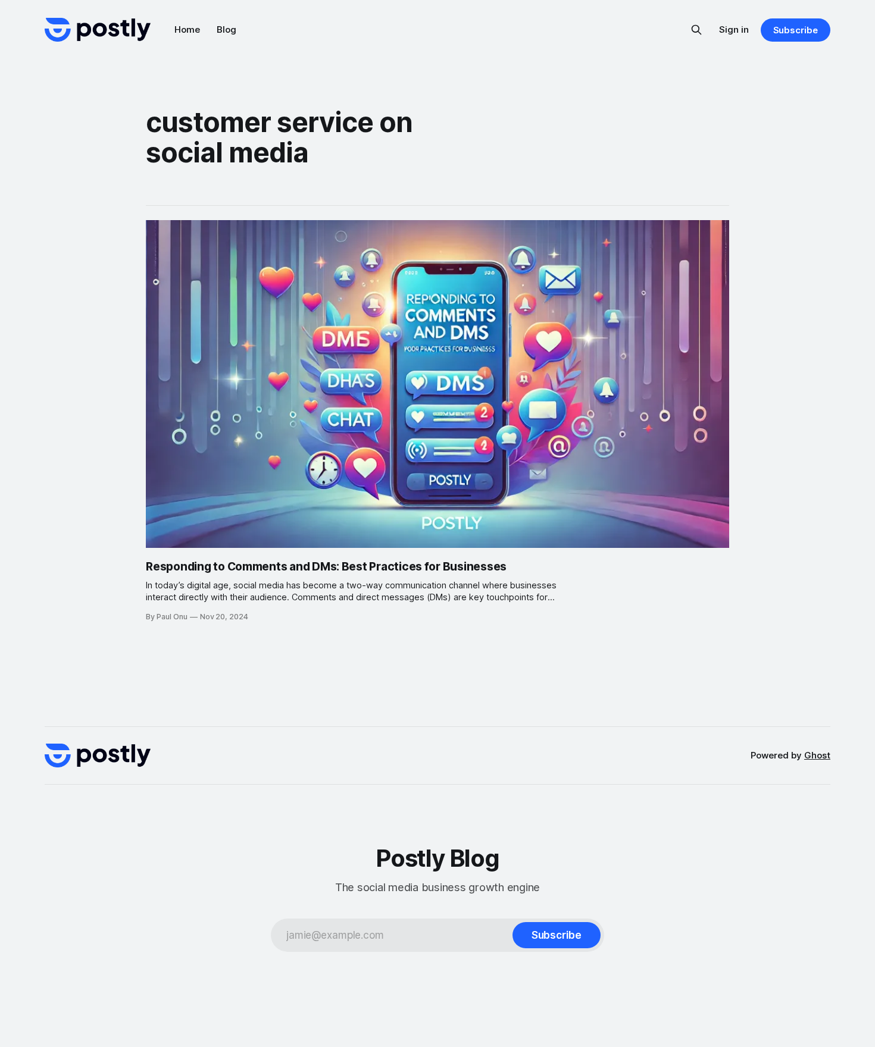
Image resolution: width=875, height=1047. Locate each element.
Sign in (734, 29)
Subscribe (795, 30)
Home (187, 29)
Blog (226, 29)
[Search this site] (696, 29)
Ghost (817, 755)
